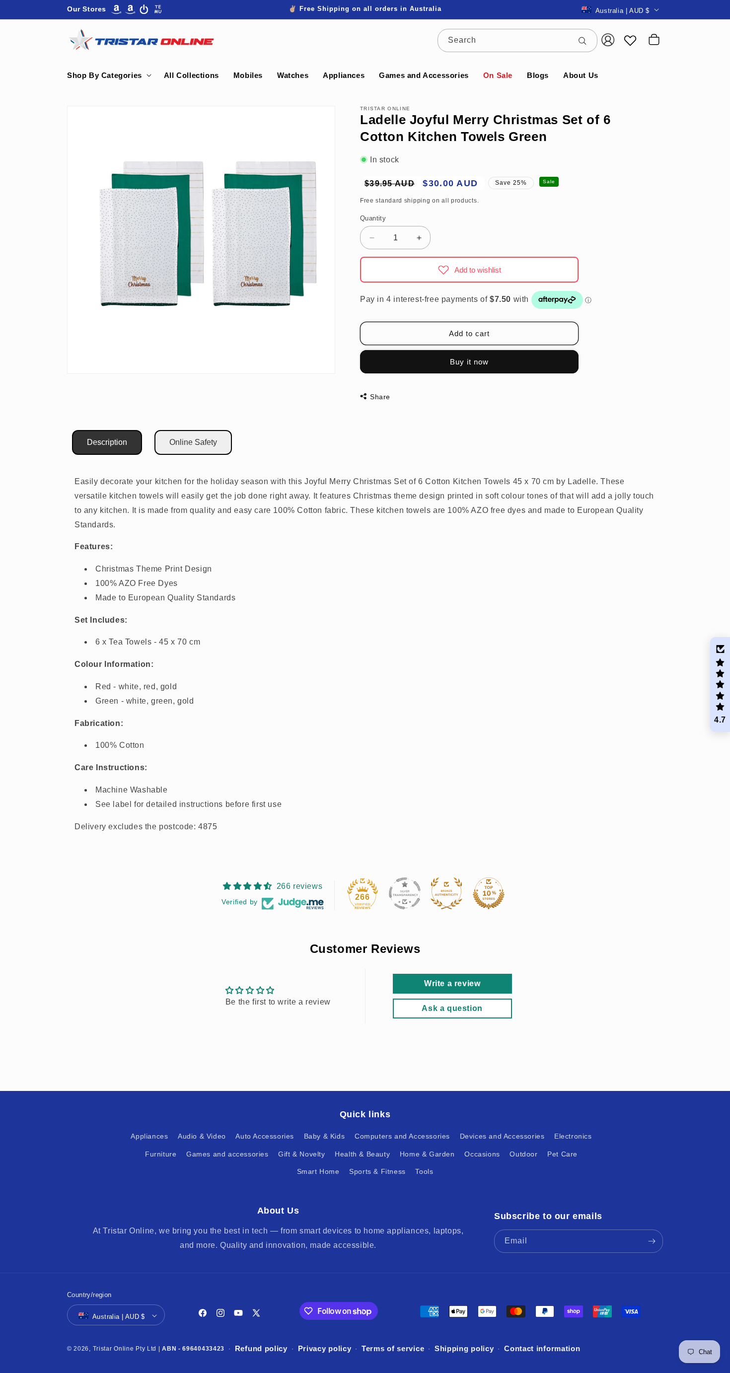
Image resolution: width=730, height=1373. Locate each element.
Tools (424, 1171)
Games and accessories (227, 1154)
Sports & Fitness (377, 1171)
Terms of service (393, 1349)
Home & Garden (427, 1154)
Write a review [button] (452, 983)
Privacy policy (325, 1349)
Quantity (373, 218)
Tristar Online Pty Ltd (124, 1348)
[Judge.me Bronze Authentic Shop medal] (446, 893)
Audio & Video (202, 1137)
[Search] (586, 40)
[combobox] (517, 40)
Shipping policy (464, 1349)
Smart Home (318, 1171)
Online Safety (193, 442)
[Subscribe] (651, 1241)
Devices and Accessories (502, 1137)
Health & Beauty (362, 1154)
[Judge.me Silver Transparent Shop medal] (405, 893)
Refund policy (261, 1349)
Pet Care (562, 1154)
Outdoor (523, 1154)
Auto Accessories (264, 1137)
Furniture (160, 1154)
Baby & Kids (324, 1137)
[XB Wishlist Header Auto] (630, 40)
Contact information (542, 1349)
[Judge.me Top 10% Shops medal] (489, 893)
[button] (108, 75)
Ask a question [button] (452, 1008)
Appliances (149, 1137)
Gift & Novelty (301, 1154)
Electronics (573, 1137)
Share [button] (380, 397)
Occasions (482, 1154)
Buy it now (469, 362)
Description (107, 442)
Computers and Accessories (402, 1137)
